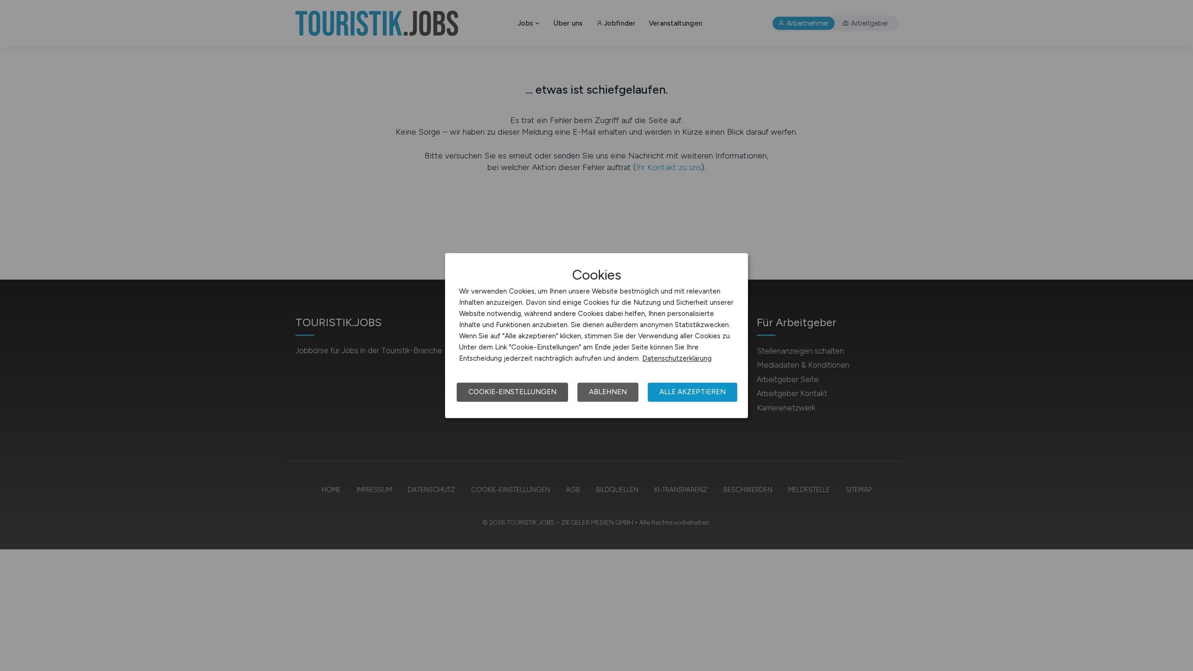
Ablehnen (608, 392)
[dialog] (596, 335)
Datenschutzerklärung (677, 358)
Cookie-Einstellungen (512, 392)
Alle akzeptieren (692, 392)
